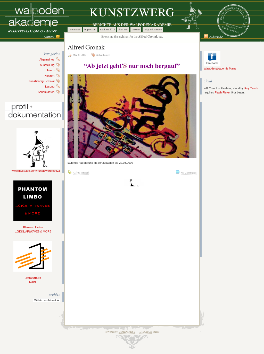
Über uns (123, 29)
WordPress (127, 331)
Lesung (49, 86)
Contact (49, 36)
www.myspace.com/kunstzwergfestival (36, 170)
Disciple (145, 331)
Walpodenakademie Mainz (220, 68)
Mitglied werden (153, 29)
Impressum (90, 29)
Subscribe (216, 36)
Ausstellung (47, 64)
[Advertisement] (219, 179)
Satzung (136, 29)
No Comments (188, 172)
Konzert (49, 75)
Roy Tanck (251, 88)
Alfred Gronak (86, 46)
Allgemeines (46, 59)
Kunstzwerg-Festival (41, 81)
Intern (50, 70)
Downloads (74, 29)
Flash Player (222, 92)
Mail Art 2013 (107, 29)
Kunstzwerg (132, 12)
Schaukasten (46, 91)
